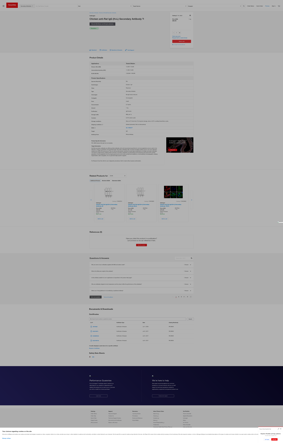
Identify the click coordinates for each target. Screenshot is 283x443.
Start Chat (274, 439)
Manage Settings (6, 438)
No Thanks (267, 439)
